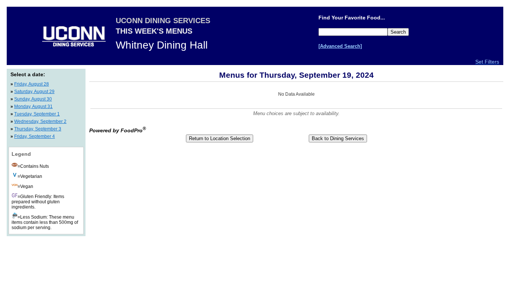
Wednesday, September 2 (40, 121)
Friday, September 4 (34, 136)
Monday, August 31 (33, 106)
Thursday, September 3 (37, 129)
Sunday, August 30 (33, 99)
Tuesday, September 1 (37, 114)
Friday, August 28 (31, 84)
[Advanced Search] (340, 46)
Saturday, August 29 (34, 91)
